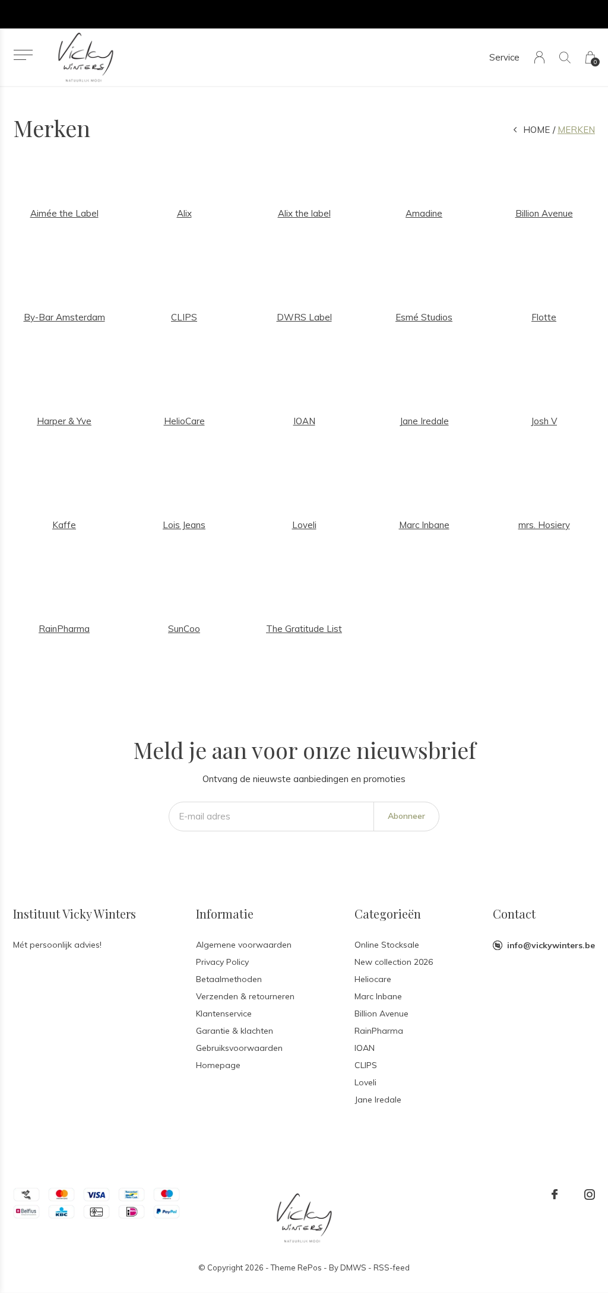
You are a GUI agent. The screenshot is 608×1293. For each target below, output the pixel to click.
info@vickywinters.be (551, 945)
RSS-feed (391, 1267)
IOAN (364, 1048)
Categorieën (387, 914)
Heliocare (372, 979)
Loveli (365, 1082)
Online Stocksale (386, 944)
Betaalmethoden (229, 979)
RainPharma (378, 1030)
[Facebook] (555, 1194)
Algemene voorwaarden (244, 944)
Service (504, 57)
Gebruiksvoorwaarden (239, 1048)
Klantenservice (224, 1013)
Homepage (218, 1065)
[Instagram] (589, 1194)
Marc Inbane (378, 996)
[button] (22, 54)
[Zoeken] (565, 57)
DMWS (353, 1267)
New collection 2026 (393, 962)
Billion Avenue (381, 1013)
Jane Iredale (377, 1099)
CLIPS (365, 1065)
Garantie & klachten (234, 1030)
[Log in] (539, 57)
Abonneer (406, 816)
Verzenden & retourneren (245, 996)
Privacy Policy (222, 962)
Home (536, 129)
